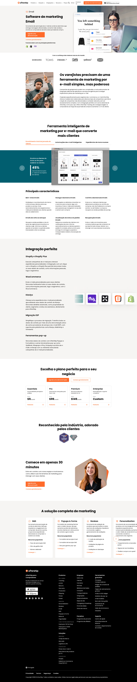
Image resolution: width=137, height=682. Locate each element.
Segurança (47, 673)
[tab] (40, 142)
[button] (22, 168)
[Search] (69, 3)
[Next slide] (116, 539)
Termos (38, 673)
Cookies (56, 673)
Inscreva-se (78, 3)
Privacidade (30, 673)
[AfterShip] (23, 3)
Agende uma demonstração (93, 3)
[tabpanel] (68, 191)
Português (31, 667)
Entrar (72, 3)
